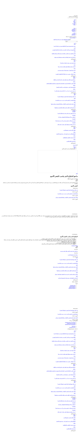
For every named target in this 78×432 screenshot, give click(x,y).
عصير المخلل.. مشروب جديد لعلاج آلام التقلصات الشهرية (65, 74)
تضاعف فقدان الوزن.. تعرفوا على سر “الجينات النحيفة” (65, 87)
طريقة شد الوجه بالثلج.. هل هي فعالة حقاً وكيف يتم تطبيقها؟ (64, 107)
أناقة (74, 22)
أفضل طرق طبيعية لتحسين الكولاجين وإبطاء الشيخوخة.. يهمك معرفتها (63, 391)
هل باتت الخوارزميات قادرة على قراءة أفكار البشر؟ (66, 113)
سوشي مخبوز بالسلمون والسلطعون (69, 137)
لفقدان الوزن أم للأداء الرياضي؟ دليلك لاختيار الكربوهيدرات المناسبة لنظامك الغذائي (60, 83)
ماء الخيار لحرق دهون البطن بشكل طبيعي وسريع (69, 251)
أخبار (74, 19)
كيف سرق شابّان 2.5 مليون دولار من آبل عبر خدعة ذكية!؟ (65, 120)
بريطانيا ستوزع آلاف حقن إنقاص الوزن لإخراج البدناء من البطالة (64, 79)
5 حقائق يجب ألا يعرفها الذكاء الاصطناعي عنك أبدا (66, 117)
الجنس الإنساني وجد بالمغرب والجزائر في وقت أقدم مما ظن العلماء (63, 53)
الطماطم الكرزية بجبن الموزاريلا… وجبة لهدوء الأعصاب (65, 133)
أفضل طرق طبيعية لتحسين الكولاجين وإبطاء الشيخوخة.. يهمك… (66, 197)
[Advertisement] (46, 7)
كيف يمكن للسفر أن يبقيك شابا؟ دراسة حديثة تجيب (66, 70)
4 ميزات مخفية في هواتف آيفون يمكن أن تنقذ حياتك (66, 124)
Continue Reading (74, 245)
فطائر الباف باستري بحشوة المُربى (69, 130)
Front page (73, 326)
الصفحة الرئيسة (72, 37)
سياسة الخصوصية (72, 327)
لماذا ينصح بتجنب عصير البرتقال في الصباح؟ (67, 350)
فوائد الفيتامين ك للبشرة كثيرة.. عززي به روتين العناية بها (65, 100)
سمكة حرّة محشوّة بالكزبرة (73, 254)
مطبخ (74, 24)
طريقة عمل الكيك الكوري (70, 141)
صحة (74, 20)
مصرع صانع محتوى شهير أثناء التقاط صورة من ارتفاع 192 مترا (64, 46)
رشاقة (74, 21)
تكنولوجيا (73, 23)
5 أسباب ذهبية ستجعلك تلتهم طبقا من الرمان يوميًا (66, 66)
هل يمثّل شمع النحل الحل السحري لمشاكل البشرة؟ (66, 96)
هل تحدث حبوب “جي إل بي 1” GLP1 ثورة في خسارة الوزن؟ (64, 90)
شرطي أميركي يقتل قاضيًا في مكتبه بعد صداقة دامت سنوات (64, 57)
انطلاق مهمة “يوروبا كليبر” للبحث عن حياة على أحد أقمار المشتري (63, 49)
